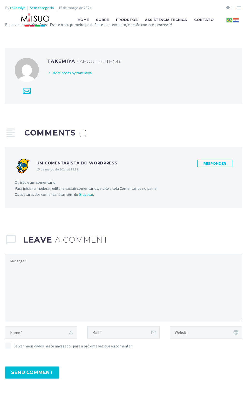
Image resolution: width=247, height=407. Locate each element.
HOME (83, 20)
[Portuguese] (229, 19)
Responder (214, 163)
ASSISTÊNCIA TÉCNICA (166, 20)
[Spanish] (236, 19)
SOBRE (102, 20)
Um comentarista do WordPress (76, 163)
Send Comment (32, 372)
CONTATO (204, 20)
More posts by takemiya (72, 72)
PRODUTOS (127, 20)
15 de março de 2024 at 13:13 (57, 169)
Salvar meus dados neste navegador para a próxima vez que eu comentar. (73, 346)
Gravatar (86, 194)
